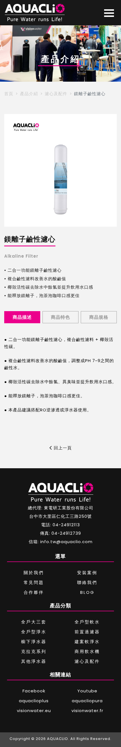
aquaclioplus (34, 701)
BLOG (87, 592)
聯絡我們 (87, 582)
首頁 (8, 94)
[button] (11, 170)
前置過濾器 (87, 632)
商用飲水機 (87, 651)
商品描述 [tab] (22, 317)
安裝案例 (87, 573)
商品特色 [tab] (60, 317)
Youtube (87, 691)
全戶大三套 (33, 622)
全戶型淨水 (33, 632)
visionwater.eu (34, 710)
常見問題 (34, 582)
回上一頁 (62, 448)
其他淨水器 (33, 661)
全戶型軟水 (87, 622)
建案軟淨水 (87, 642)
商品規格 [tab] (98, 317)
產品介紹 (29, 94)
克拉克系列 (33, 651)
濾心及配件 (56, 94)
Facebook (34, 691)
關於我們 (34, 573)
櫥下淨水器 (33, 642)
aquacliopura (87, 701)
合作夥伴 (34, 592)
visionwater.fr (87, 710)
